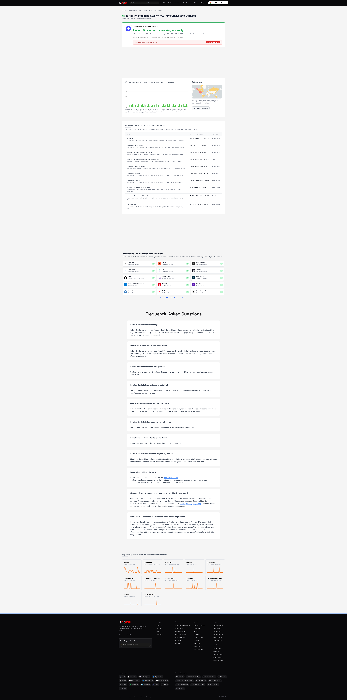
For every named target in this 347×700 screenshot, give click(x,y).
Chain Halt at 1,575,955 (133, 173)
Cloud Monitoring (180, 631)
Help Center (122, 697)
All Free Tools (216, 648)
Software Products (199, 625)
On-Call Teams (198, 637)
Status (130, 697)
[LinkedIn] (119, 635)
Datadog (189, 504)
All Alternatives (217, 640)
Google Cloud (135, 680)
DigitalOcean (158, 676)
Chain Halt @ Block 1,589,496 (136, 166)
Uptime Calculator (218, 654)
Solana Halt (130, 138)
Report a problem (214, 42)
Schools (196, 640)
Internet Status (167, 3)
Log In (203, 3)
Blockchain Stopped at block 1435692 (138, 187)
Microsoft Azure (163, 680)
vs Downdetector (218, 625)
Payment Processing (209, 676)
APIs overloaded (132, 204)
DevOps (196, 634)
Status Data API (198, 649)
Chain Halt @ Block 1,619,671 (135, 145)
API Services (180, 676)
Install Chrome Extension (219, 3)
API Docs (178, 643)
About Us (159, 625)
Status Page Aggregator (182, 625)
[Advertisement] (173, 61)
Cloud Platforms (201, 680)
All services (123, 688)
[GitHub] (127, 635)
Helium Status (148, 10)
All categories (180, 688)
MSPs (195, 631)
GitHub (124, 680)
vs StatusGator (217, 631)
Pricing (196, 3)
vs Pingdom (216, 628)
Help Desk (197, 628)
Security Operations (182, 684)
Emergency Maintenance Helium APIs (138, 196)
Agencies (197, 643)
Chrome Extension (218, 660)
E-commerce (198, 646)
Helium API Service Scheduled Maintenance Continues (143, 159)
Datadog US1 (145, 676)
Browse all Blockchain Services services (172, 298)
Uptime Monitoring (180, 634)
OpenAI (124, 684)
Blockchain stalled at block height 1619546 (140, 152)
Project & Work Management (184, 680)
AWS (123, 676)
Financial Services (213, 684)
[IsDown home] (124, 3)
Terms (142, 697)
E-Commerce (222, 676)
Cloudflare (133, 676)
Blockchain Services (134, 10)
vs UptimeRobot (217, 637)
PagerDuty (197, 504)
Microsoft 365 (149, 680)
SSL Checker (216, 651)
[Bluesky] (130, 635)
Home (124, 10)
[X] (123, 635)
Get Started (160, 634)
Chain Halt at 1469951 (133, 180)
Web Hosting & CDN (215, 680)
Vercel (166, 684)
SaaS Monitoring (180, 637)
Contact (136, 697)
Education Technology (193, 676)
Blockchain (158, 10)
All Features (178, 640)
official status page (171, 477)
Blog (158, 631)
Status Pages (179, 628)
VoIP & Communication (197, 684)
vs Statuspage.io (218, 634)
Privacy (148, 697)
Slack (182, 504)
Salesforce (146, 684)
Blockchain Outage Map (201, 108)
